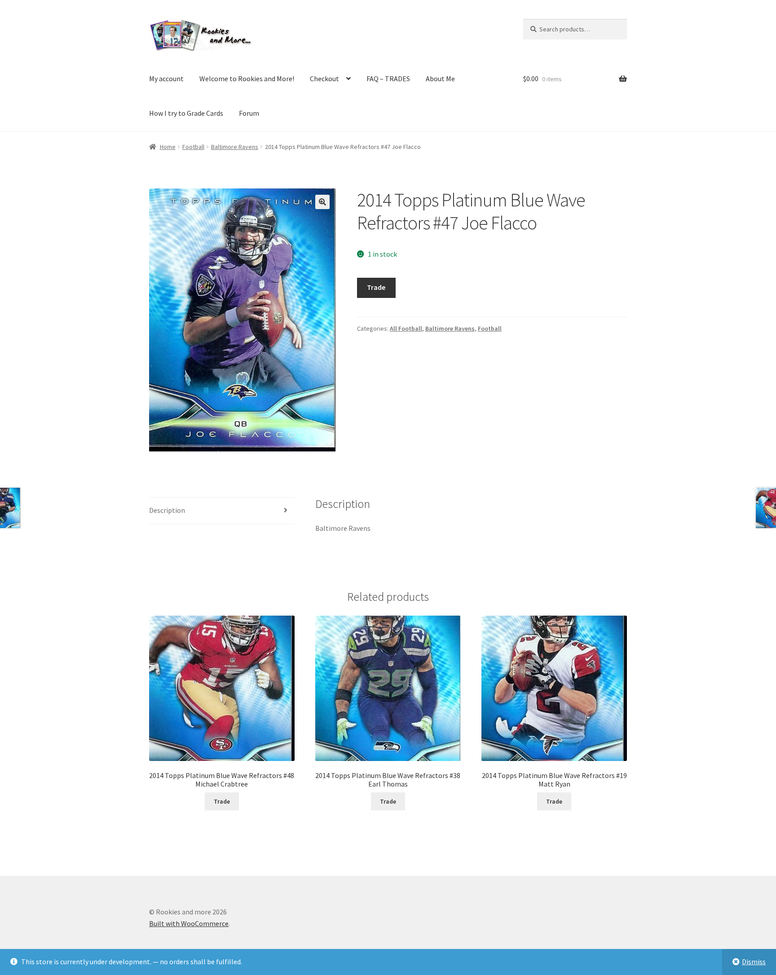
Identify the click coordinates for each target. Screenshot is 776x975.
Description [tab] (167, 510)
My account (166, 78)
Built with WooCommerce (189, 923)
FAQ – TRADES (388, 78)
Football (193, 147)
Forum (249, 113)
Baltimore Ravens (234, 147)
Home (168, 147)
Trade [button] (222, 801)
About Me (440, 78)
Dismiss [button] (754, 961)
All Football (406, 328)
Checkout (324, 78)
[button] (322, 202)
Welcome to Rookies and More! (246, 78)
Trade (376, 287)
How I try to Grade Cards (186, 113)
